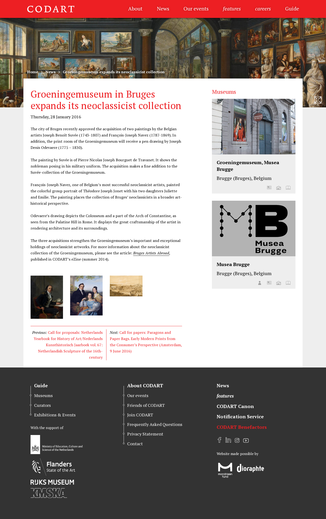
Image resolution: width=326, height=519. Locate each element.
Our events (196, 8)
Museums (43, 395)
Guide (292, 8)
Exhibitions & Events (55, 415)
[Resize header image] (317, 100)
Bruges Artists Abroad (151, 253)
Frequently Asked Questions (154, 424)
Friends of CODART (146, 405)
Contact (135, 443)
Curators (42, 405)
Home (32, 71)
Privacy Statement (145, 434)
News (163, 8)
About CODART (145, 385)
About (135, 8)
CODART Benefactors (242, 427)
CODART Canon (235, 406)
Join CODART (140, 415)
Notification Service (240, 416)
